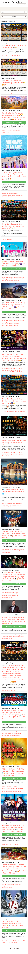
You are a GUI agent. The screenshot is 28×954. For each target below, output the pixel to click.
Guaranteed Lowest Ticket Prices (14, 541)
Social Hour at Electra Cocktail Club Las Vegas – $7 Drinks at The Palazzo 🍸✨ (14, 442)
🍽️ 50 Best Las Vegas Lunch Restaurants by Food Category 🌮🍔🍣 (13, 83)
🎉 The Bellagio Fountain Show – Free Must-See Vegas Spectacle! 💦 (13, 491)
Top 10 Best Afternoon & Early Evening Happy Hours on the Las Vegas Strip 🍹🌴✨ (13, 226)
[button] (2, 8)
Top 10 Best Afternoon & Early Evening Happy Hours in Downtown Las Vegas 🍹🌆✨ (14, 401)
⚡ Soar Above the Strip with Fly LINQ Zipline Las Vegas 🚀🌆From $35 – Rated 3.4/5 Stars (13, 264)
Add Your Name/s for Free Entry (14, 182)
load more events (14, 948)
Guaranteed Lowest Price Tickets (14, 122)
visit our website (21, 4)
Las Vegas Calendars (11, 2)
